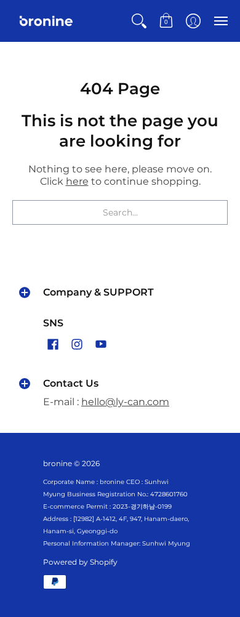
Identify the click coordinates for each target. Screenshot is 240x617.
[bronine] (46, 21)
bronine (57, 463)
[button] (139, 21)
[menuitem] (139, 21)
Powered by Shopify (80, 562)
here (77, 181)
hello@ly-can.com (125, 402)
